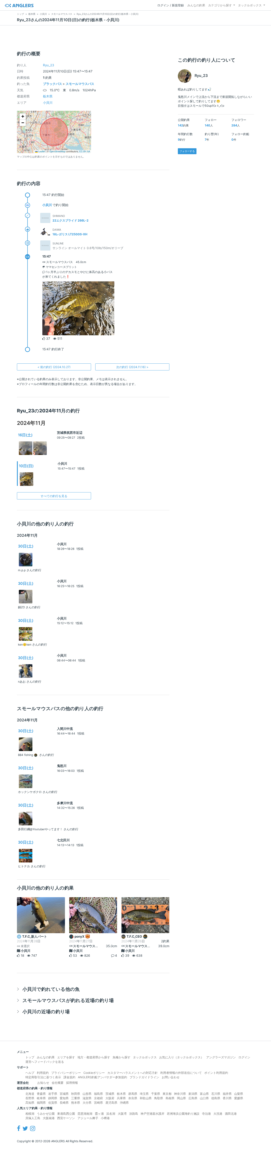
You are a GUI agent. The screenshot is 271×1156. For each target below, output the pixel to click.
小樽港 (105, 1118)
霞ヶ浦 (99, 1113)
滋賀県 (87, 1098)
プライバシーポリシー (66, 1072)
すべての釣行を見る (54, 496)
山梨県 (238, 1093)
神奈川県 (180, 1093)
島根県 (170, 1098)
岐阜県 (41, 1098)
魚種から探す (121, 1057)
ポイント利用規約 (216, 1072)
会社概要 (58, 1082)
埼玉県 (144, 1093)
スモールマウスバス (80, 84)
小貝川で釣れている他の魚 (51, 989)
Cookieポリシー (94, 1072)
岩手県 (52, 1093)
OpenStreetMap (57, 151)
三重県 (75, 1098)
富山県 (204, 1093)
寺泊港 (206, 1113)
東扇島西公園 (66, 1113)
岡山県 (181, 1098)
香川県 (227, 1098)
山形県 (87, 1093)
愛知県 (64, 1098)
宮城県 (64, 1093)
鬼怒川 (61, 766)
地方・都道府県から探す (93, 1057)
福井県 (227, 1093)
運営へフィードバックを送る (44, 1061)
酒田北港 (231, 1113)
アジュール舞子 (87, 1118)
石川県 (215, 1093)
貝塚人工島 (32, 1118)
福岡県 (41, 1102)
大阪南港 (49, 1118)
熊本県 (75, 1102)
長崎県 (64, 1102)
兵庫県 (121, 1098)
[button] (22, 116)
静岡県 (52, 1098)
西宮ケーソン (66, 1118)
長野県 (29, 1098)
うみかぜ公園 (46, 1113)
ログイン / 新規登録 (170, 5)
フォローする (187, 151)
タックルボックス (250, 5)
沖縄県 (124, 1102)
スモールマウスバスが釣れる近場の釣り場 (68, 1000)
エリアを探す (66, 1057)
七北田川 (63, 840)
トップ (29, 1057)
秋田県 (75, 1093)
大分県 (87, 1102)
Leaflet (41, 151)
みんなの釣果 (196, 5)
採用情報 (72, 1082)
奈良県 (132, 1098)
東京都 (167, 1093)
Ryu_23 (48, 65)
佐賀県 (52, 1102)
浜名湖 (110, 1113)
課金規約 (69, 1077)
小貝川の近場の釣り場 (46, 1011)
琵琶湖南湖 (84, 1113)
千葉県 (155, 1093)
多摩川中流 (65, 803)
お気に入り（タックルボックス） (181, 1057)
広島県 (192, 1098)
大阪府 (109, 1098)
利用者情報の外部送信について (181, 1072)
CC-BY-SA (84, 151)
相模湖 (29, 1113)
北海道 (29, 1093)
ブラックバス (52, 84)
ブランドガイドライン (144, 1077)
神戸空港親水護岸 (152, 1113)
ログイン (244, 1057)
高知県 (29, 1102)
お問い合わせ (171, 1077)
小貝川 (48, 103)
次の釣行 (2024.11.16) (132, 367)
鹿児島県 (111, 1102)
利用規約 (43, 1072)
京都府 (98, 1098)
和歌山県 (146, 1098)
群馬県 (132, 1093)
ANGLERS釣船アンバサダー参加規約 (102, 1077)
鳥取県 (158, 1098)
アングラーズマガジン (221, 1057)
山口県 (204, 1098)
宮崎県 (98, 1102)
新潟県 (192, 1093)
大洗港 (217, 1113)
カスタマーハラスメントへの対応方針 (132, 1072)
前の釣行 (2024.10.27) (54, 367)
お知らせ (43, 1082)
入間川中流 (65, 729)
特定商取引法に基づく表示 (43, 1077)
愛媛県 (238, 1098)
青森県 (41, 1093)
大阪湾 (122, 1113)
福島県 (98, 1093)
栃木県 (48, 96)
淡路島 (133, 1113)
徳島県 (215, 1098)
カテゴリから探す (220, 5)
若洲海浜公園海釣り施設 (183, 1113)
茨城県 (109, 1093)
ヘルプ (29, 1072)
